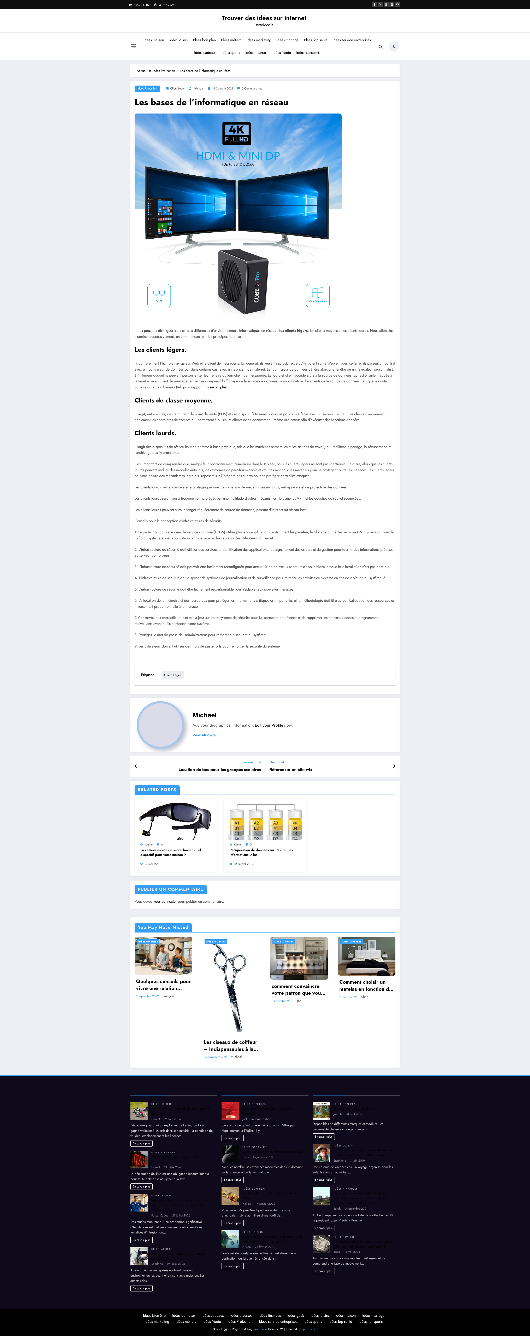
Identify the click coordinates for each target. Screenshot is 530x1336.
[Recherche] (381, 47)
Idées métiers (231, 40)
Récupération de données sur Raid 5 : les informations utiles (261, 852)
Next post (276, 762)
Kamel (237, 844)
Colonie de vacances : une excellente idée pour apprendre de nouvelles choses (363, 1152)
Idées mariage (288, 40)
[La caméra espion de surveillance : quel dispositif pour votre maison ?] (175, 821)
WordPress (260, 1329)
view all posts (204, 735)
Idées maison (154, 40)
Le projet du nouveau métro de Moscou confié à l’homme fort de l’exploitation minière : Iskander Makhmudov (361, 1198)
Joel (299, 1000)
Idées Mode (282, 52)
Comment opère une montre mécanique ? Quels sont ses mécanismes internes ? (362, 1244)
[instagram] (391, 4)
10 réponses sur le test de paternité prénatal (272, 1151)
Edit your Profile (269, 725)
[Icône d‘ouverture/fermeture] (133, 47)
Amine (149, 844)
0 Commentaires (252, 88)
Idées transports (308, 52)
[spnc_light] (394, 46)
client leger (177, 88)
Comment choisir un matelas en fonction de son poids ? (365, 985)
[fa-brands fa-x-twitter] (380, 4)
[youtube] (397, 4)
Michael (199, 88)
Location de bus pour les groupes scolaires (219, 770)
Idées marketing (259, 40)
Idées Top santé (315, 40)
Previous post (251, 762)
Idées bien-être (154, 1315)
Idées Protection (147, 88)
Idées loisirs (178, 40)
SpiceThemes (309, 1329)
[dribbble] (386, 4)
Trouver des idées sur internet (264, 17)
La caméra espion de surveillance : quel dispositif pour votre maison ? (170, 852)
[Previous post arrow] (136, 766)
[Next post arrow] (394, 766)
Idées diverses (148, 941)
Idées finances (256, 52)
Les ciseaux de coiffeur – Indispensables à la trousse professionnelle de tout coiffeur (231, 1045)
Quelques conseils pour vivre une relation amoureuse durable (163, 985)
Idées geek (295, 1315)
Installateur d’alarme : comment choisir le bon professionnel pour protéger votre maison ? (179, 1205)
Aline (364, 996)
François (168, 996)
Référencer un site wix (290, 770)
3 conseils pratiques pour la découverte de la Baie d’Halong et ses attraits (272, 1239)
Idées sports (231, 52)
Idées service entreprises (352, 40)
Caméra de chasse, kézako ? (353, 1108)
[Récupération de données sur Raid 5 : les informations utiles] (265, 821)
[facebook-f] (374, 4)
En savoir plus (215, 387)
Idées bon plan (204, 40)
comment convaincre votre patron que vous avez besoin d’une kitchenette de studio (297, 990)
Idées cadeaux (205, 52)
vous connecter (165, 901)
